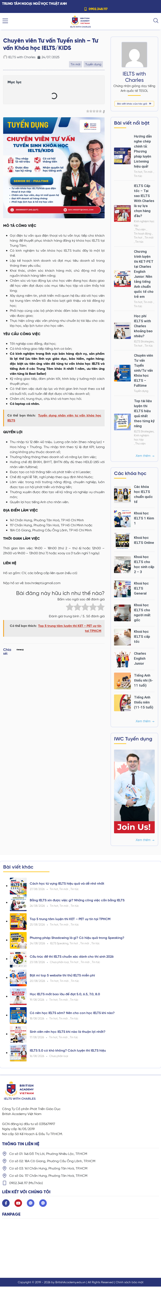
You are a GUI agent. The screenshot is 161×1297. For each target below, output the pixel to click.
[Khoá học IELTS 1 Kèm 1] (122, 518)
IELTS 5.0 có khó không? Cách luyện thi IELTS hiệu (68, 1050)
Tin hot (138, 172)
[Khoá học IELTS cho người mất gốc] (122, 612)
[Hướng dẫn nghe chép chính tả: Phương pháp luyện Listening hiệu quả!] (122, 155)
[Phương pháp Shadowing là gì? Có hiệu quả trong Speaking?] (18, 940)
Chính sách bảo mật (129, 1282)
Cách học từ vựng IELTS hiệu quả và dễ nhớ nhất (67, 883)
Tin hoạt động (142, 234)
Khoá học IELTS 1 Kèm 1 (144, 518)
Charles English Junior (140, 658)
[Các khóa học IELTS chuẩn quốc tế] (122, 494)
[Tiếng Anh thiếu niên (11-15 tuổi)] (122, 702)
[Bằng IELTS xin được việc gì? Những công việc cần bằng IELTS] (18, 902)
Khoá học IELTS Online (144, 540)
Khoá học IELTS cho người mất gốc (142, 612)
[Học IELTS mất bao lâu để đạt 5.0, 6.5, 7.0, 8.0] (18, 996)
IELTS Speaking (59, 943)
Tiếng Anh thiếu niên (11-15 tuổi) (143, 702)
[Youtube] (18, 1203)
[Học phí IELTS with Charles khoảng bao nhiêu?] (122, 330)
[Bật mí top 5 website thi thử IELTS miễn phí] (18, 977)
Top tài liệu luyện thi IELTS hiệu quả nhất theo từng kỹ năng (144, 413)
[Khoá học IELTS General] (122, 588)
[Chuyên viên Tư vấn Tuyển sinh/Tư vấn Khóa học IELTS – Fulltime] (122, 372)
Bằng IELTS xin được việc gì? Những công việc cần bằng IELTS (77, 900)
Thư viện (140, 229)
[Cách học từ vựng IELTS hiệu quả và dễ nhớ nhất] (18, 885)
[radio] (70, 607)
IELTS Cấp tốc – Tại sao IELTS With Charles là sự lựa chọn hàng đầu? (144, 201)
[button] (17, 652)
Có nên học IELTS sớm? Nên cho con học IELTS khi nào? (72, 1012)
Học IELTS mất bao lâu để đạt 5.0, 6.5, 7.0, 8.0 (65, 994)
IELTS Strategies (144, 342)
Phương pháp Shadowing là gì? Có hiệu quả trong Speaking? (77, 937)
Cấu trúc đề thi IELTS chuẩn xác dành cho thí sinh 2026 (72, 956)
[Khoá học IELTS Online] (122, 540)
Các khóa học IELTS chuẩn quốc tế (143, 494)
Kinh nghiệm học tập (144, 223)
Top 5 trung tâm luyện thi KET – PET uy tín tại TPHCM (70, 919)
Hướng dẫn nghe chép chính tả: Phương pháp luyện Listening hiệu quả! (143, 151)
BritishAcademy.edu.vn (70, 1282)
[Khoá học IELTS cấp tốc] (122, 636)
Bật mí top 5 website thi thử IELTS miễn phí (62, 975)
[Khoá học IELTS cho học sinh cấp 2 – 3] (122, 564)
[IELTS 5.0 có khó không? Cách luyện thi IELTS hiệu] (18, 1052)
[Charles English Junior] (122, 658)
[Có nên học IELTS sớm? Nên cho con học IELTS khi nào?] (18, 1015)
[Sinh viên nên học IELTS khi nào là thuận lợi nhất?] (18, 1034)
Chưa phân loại (59, 962)
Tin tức (138, 176)
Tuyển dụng (93, 64)
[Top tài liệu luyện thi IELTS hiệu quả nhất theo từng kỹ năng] (122, 421)
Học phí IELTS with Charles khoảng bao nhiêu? (143, 326)
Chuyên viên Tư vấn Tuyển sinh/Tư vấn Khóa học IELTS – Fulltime (143, 370)
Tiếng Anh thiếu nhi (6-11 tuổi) (143, 680)
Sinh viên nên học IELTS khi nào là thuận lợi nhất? (67, 1031)
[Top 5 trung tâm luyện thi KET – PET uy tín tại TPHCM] (18, 921)
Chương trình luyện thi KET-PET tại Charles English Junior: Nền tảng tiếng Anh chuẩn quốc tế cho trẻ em (143, 274)
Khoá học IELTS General (141, 588)
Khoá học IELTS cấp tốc (142, 636)
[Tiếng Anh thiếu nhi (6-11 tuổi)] (122, 680)
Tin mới (75, 64)
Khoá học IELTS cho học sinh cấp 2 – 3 (144, 564)
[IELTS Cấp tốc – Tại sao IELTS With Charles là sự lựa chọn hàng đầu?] (122, 213)
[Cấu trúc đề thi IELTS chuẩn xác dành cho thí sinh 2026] (18, 958)
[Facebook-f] (6, 1203)
